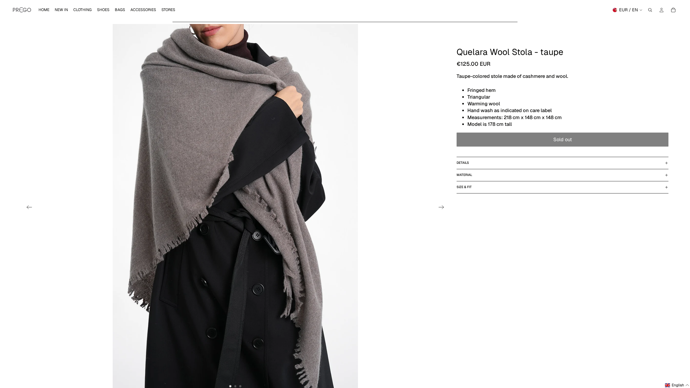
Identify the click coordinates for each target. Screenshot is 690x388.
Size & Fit (464, 187)
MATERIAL (464, 175)
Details (463, 163)
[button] (677, 385)
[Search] (650, 10)
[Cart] (673, 10)
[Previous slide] (28, 208)
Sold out (562, 139)
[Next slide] (443, 208)
